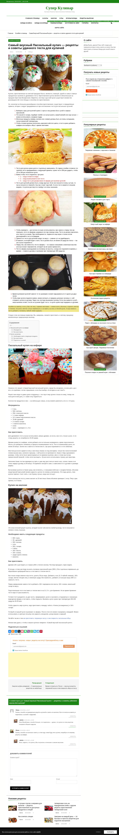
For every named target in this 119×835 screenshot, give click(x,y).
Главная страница (32, 18)
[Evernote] (25, 631)
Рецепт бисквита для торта (100, 199)
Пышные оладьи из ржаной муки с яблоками (100, 372)
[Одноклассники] (12, 631)
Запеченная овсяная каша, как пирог (100, 249)
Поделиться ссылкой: (20, 340)
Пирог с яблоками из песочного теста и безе (100, 323)
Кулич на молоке (16, 334)
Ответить (73, 716)
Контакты (94, 23)
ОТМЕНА (98, 832)
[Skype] (34, 631)
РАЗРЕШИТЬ (110, 832)
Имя (11, 779)
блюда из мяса (26, 23)
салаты (45, 18)
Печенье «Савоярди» (100, 175)
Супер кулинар (59, 8)
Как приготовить (18, 332)
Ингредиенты (17, 330)
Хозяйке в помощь (14, 40)
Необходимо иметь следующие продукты (25, 336)
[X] (19, 631)
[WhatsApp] (31, 631)
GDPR (39, 832)
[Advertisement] (43, 665)
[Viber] (28, 631)
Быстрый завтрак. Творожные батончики (100, 347)
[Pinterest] (41, 631)
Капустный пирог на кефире (100, 224)
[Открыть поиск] (108, 23)
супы (61, 18)
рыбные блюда (56, 23)
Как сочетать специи (25, 816)
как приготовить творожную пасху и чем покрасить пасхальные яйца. (47, 618)
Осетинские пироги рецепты (100, 298)
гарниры (85, 23)
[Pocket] (22, 631)
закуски (54, 18)
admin (11, 52)
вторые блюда (71, 18)
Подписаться (69, 646)
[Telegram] (38, 631)
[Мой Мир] (16, 631)
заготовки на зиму (72, 23)
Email (58, 779)
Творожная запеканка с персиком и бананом (100, 150)
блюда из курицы (42, 22)
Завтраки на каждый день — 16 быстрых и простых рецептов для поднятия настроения (66, 819)
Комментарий (15, 757)
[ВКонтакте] (9, 631)
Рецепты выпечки (87, 18)
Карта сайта (59, 27)
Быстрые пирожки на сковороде (100, 273)
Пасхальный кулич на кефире (19, 328)
